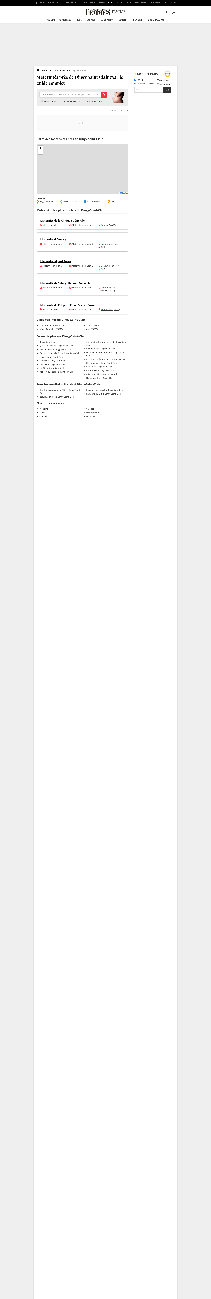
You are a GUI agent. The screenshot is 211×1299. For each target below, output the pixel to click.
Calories (90, 408)
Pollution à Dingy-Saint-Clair (99, 366)
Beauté (51, 3)
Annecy (55, 101)
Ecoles (42, 412)
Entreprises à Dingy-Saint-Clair (101, 370)
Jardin (85, 3)
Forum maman (155, 19)
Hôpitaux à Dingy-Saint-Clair (99, 378)
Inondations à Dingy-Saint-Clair (101, 348)
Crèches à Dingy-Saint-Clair (52, 360)
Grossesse (65, 19)
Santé (120, 3)
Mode (43, 3)
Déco (77, 3)
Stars (136, 3)
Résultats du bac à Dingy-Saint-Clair (56, 396)
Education (107, 19)
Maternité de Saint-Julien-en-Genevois (65, 283)
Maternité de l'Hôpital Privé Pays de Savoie (68, 305)
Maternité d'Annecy (53, 239)
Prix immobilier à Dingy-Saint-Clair (102, 374)
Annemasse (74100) (110, 309)
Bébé (79, 19)
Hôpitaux (90, 416)
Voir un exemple (164, 80)
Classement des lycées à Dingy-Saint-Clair (59, 353)
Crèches (43, 416)
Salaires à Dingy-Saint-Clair (52, 364)
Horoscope (155, 3)
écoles (122, 19)
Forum (173, 3)
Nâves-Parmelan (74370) (51, 329)
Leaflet (125, 193)
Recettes (69, 3)
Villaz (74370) (92, 325)
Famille (112, 3)
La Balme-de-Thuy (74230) (51, 325)
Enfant (91, 19)
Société (128, 3)
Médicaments (92, 412)
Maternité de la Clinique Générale (62, 220)
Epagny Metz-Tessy (71, 101)
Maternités (47, 70)
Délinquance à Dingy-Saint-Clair (101, 363)
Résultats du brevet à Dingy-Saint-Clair (105, 390)
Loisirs (144, 3)
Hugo (165, 3)
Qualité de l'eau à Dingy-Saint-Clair (56, 345)
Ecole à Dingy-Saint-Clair (51, 357)
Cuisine (59, 3)
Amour (93, 3)
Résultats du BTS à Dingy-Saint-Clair (103, 393)
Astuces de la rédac (145, 84)
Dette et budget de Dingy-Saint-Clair (56, 371)
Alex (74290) (92, 329)
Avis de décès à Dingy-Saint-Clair (55, 349)
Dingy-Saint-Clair (47, 342)
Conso (51, 19)
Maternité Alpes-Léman (55, 261)
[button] (40, 148)
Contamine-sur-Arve (93, 101)
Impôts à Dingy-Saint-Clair (52, 368)
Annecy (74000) (108, 225)
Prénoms (137, 19)
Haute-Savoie (61, 70)
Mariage (102, 3)
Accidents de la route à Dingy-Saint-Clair (105, 359)
